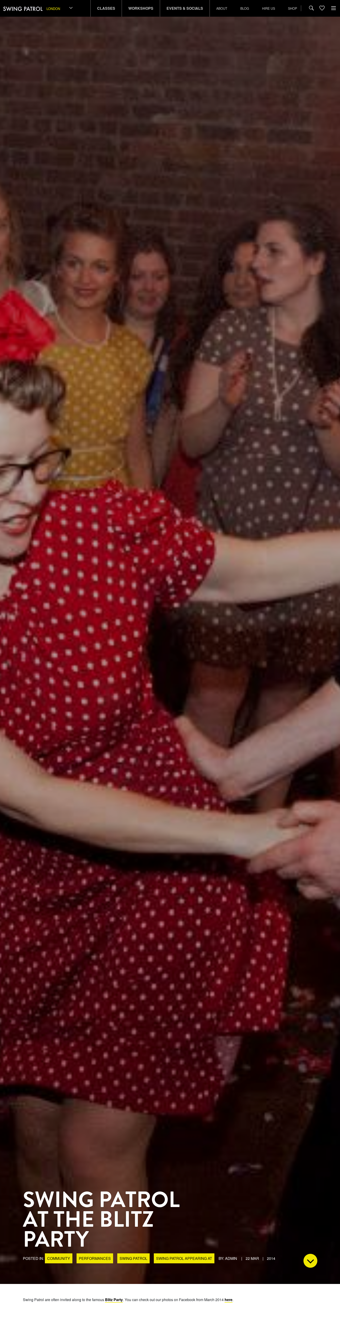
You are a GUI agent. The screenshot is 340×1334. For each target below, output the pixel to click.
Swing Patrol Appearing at (184, 1258)
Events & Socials (185, 8)
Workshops (140, 8)
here (228, 1299)
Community (58, 1258)
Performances (95, 1258)
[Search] (311, 8)
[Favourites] (322, 8)
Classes (106, 8)
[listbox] (60, 8)
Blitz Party (114, 1299)
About (221, 8)
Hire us (268, 8)
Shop (292, 8)
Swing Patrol (133, 1258)
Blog (244, 8)
